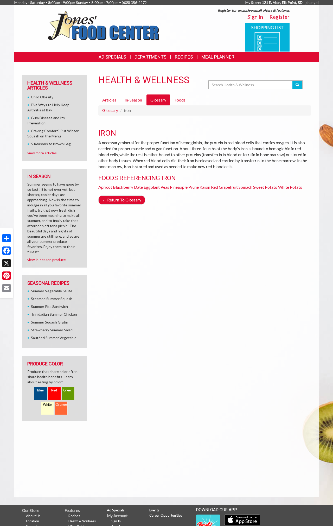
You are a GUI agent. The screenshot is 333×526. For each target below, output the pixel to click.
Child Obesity (42, 97)
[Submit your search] (297, 84)
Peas (165, 187)
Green (68, 390)
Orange (61, 405)
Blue (40, 390)
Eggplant (152, 187)
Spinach (245, 187)
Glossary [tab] (158, 99)
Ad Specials (112, 57)
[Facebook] (6, 250)
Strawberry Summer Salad (52, 330)
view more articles (42, 153)
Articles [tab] (109, 99)
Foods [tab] (180, 99)
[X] (6, 263)
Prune (193, 187)
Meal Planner (217, 57)
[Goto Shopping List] (267, 37)
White (47, 405)
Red (54, 390)
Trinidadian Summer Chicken (54, 314)
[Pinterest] (6, 275)
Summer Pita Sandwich (49, 306)
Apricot (105, 187)
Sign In (255, 17)
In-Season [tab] (133, 99)
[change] (312, 2)
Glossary (110, 110)
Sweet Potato (265, 187)
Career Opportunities (165, 515)
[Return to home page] (103, 25)
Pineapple (179, 187)
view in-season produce (46, 259)
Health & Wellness (82, 521)
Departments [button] (150, 57)
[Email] (6, 288)
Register (280, 17)
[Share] (6, 238)
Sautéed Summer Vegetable (53, 337)
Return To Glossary (121, 199)
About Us (33, 516)
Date (138, 187)
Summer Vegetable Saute (51, 291)
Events (154, 510)
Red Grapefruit (224, 187)
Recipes (184, 57)
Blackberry (123, 187)
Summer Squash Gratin (49, 322)
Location (32, 521)
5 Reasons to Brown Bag (51, 144)
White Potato (290, 187)
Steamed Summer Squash (51, 298)
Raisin (205, 187)
